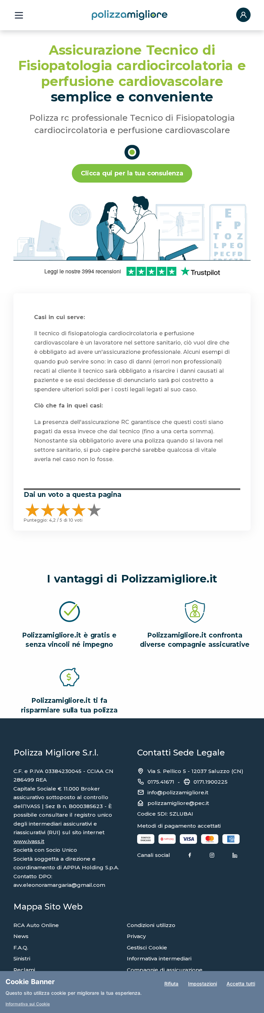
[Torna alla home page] (129, 15)
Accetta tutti (241, 984)
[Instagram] (212, 855)
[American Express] (231, 839)
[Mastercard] (209, 839)
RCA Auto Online (36, 925)
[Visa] (188, 839)
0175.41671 (160, 781)
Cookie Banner (30, 982)
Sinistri (21, 958)
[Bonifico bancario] (145, 839)
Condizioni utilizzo (151, 925)
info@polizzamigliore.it (177, 792)
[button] (243, 15)
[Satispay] (167, 839)
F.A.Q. (20, 947)
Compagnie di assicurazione (164, 970)
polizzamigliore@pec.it (178, 803)
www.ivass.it (28, 841)
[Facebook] (189, 855)
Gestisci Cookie (147, 947)
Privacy (136, 936)
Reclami (24, 970)
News (21, 936)
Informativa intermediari (159, 958)
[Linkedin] (235, 855)
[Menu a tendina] (19, 15)
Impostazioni (202, 984)
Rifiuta (171, 984)
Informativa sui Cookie (28, 1003)
